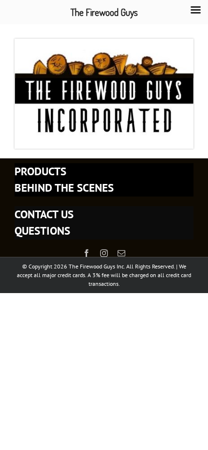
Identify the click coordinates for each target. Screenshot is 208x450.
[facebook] (86, 253)
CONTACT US (44, 214)
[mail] (121, 253)
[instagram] (104, 253)
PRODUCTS (40, 171)
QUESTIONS (42, 231)
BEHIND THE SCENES (64, 188)
